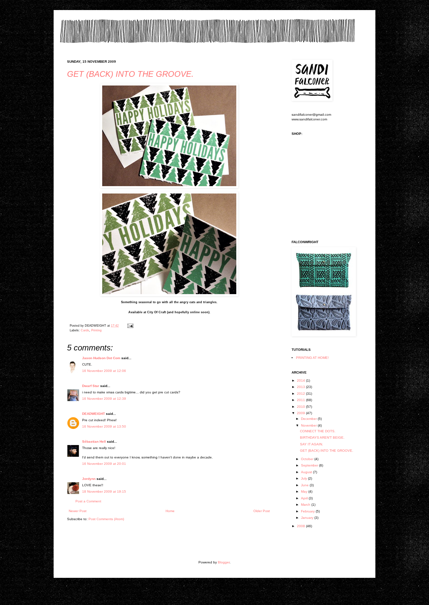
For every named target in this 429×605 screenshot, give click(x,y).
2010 (301, 406)
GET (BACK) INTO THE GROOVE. (130, 73)
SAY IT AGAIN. (311, 444)
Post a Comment (88, 501)
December (309, 419)
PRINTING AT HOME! (312, 358)
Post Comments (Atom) (106, 519)
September (310, 465)
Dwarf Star (90, 386)
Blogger (224, 562)
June (305, 485)
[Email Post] (129, 325)
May (304, 491)
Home (170, 511)
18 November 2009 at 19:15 (104, 491)
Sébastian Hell (94, 441)
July (304, 478)
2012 (301, 393)
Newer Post (77, 511)
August (307, 472)
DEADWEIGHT (93, 414)
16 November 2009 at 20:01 (104, 463)
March (306, 504)
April (305, 498)
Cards (85, 330)
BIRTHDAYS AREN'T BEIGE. (322, 437)
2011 (301, 400)
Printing (96, 330)
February (308, 511)
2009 (301, 413)
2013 (301, 387)
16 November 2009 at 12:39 (104, 398)
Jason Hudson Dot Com (101, 358)
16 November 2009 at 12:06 (104, 371)
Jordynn (89, 479)
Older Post (261, 511)
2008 (301, 526)
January (307, 517)
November (309, 425)
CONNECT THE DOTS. (317, 431)
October (307, 459)
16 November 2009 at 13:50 (104, 426)
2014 (301, 380)
